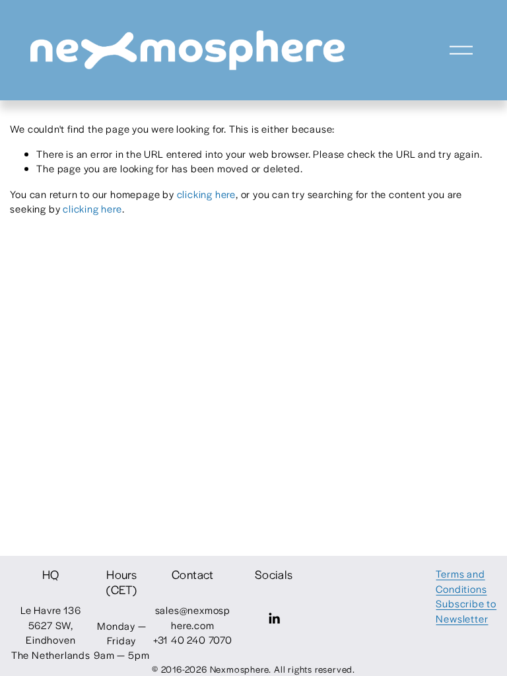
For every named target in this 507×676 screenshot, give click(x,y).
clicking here (206, 194)
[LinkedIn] (274, 618)
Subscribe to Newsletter (466, 610)
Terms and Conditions (461, 580)
